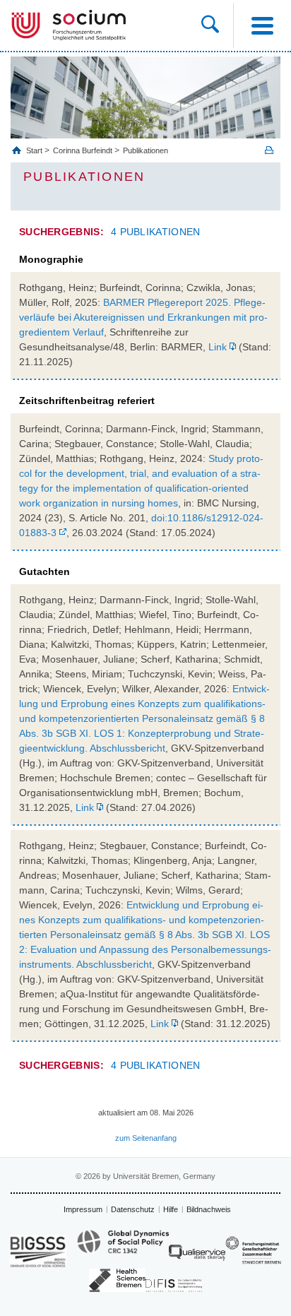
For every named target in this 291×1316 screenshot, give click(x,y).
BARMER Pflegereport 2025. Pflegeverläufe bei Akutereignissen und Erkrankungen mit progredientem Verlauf (143, 317)
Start (35, 150)
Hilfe (170, 1209)
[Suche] (217, 25)
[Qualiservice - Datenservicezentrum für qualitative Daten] (197, 1256)
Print (269, 150)
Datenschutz (133, 1209)
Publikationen (145, 150)
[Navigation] (262, 25)
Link (217, 346)
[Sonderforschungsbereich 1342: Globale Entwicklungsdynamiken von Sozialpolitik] (123, 1248)
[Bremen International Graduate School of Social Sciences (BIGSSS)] (38, 1251)
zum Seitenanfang (146, 1138)
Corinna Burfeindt (82, 150)
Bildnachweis (208, 1209)
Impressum (83, 1209)
